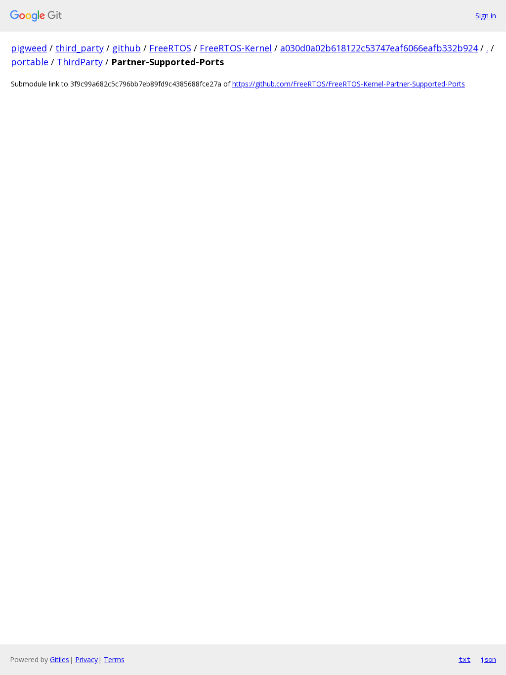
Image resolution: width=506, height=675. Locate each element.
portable (29, 62)
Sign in (485, 15)
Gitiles (59, 659)
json (488, 659)
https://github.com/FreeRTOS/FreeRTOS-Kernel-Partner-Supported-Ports (348, 83)
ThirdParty (80, 62)
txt (464, 659)
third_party (79, 48)
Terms (114, 659)
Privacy (86, 659)
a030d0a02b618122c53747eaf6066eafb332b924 (379, 48)
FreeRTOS (170, 48)
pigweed (29, 48)
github (126, 48)
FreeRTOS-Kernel (236, 48)
